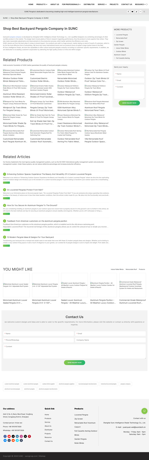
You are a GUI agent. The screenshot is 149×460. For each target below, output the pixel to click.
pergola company (15, 37)
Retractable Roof (131, 269)
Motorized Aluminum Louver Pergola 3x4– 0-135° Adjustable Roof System (44, 301)
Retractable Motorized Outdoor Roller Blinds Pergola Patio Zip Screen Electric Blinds (67, 79)
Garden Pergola (80, 439)
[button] (146, 4)
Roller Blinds (79, 443)
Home (47, 415)
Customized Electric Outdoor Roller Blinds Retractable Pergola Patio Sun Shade (41, 79)
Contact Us (49, 441)
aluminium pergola (29, 389)
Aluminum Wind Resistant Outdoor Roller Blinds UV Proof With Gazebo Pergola (14, 95)
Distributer (48, 430)
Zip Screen (78, 419)
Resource (48, 437)
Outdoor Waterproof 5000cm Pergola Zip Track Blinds (96, 93)
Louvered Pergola (81, 415)
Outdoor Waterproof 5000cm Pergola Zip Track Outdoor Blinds (68, 93)
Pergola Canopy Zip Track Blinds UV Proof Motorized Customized (41, 109)
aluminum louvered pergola (12, 389)
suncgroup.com (31, 456)
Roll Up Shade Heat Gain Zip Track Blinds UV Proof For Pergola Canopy (42, 122)
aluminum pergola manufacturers (48, 389)
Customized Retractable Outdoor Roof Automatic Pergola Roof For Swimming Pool (42, 140)
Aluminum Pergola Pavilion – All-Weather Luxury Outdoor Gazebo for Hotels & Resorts (102, 301)
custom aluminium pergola (30, 384)
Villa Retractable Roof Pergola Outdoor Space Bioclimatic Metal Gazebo (95, 140)
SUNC (5, 18)
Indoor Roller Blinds (117, 269)
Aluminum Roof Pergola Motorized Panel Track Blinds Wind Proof (95, 109)
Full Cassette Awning (82, 431)
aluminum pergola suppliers (66, 384)
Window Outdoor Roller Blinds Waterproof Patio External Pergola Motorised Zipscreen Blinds (14, 79)
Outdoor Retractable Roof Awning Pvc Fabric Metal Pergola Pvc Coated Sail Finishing (68, 140)
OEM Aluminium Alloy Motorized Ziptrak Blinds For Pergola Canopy (69, 109)
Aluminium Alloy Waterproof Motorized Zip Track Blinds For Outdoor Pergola (96, 124)
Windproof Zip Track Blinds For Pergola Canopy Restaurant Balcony (14, 109)
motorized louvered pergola (108, 384)
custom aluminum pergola (12, 384)
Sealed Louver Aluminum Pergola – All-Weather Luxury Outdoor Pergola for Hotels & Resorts (73, 301)
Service (47, 422)
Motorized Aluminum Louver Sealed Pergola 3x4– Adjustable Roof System (15, 301)
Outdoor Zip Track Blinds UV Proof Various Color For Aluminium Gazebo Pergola (97, 79)
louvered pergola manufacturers (88, 384)
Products (142, 269)
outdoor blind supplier (48, 384)
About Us (48, 426)
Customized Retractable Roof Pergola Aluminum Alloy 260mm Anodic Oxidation (15, 140)
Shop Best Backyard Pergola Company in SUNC (30, 18)
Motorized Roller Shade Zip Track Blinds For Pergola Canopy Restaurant (14, 124)
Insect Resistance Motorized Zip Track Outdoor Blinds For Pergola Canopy (69, 124)
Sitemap (42, 456)
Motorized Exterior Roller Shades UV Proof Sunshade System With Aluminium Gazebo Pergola (42, 95)
